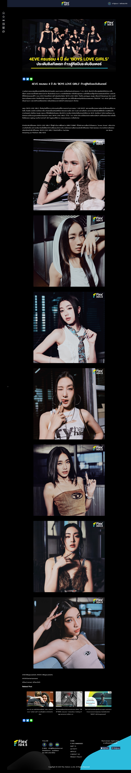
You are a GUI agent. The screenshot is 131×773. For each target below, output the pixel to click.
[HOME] (3, 13)
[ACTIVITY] (3, 24)
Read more (77, 714)
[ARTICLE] (3, 28)
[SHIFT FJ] (3, 20)
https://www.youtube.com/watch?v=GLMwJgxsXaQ (88, 130)
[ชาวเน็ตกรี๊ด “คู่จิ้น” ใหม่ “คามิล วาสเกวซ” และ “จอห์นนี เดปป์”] (40, 699)
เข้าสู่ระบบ (115, 3)
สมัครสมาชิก (123, 3)
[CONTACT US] (3, 31)
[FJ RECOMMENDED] (3, 17)
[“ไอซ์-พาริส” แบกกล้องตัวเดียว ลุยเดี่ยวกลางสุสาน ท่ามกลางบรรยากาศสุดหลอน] (98, 699)
